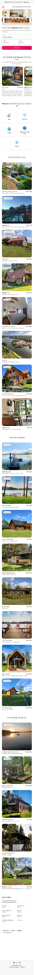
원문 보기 (26, 2)
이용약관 (22, 967)
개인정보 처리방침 (14, 967)
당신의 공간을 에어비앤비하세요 (21, 7)
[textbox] (9, 43)
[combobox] (17, 37)
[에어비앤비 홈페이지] (3, 6)
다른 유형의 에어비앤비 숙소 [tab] (9, 900)
